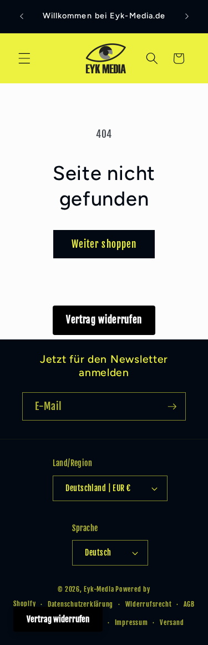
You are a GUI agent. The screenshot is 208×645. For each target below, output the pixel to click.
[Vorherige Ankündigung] (21, 16)
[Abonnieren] (172, 406)
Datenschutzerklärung (80, 604)
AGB (189, 604)
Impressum (131, 622)
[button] (24, 58)
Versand (172, 622)
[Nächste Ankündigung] (187, 16)
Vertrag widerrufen (104, 320)
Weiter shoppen (104, 244)
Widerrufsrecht (148, 604)
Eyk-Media (99, 589)
